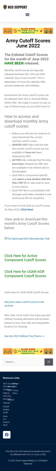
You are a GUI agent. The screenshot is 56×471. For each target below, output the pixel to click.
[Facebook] (6, 434)
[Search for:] (24, 362)
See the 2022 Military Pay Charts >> (24, 336)
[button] (27, 14)
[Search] (49, 362)
